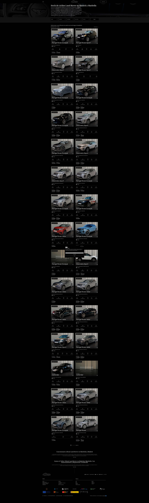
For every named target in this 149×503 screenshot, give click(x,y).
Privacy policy (82, 246)
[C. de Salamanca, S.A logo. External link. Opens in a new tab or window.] (66, 247)
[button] (66, 246)
